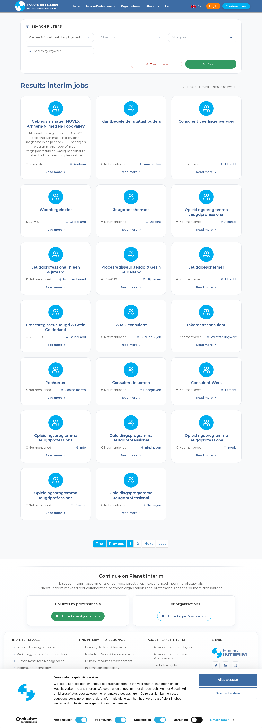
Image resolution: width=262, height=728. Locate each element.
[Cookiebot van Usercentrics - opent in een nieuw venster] (26, 720)
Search (213, 64)
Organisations (131, 6)
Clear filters (159, 64)
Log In (213, 6)
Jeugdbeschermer (131, 210)
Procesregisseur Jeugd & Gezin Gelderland (131, 269)
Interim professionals (100, 6)
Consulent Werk (206, 382)
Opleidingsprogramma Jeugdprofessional (206, 212)
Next (149, 544)
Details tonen (219, 720)
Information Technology (33, 668)
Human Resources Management (40, 661)
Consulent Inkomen (131, 382)
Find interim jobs (165, 665)
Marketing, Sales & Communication (41, 654)
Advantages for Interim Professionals (170, 656)
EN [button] (199, 6)
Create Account (236, 6)
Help (168, 6)
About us (152, 6)
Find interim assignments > (78, 616)
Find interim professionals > (184, 616)
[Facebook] (216, 665)
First (99, 544)
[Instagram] (235, 665)
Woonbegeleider (56, 210)
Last (162, 544)
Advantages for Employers (173, 647)
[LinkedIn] (225, 665)
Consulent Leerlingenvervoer (206, 121)
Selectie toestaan (228, 693)
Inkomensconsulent (206, 325)
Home (76, 6)
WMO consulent (131, 325)
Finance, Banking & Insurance (37, 647)
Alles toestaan (228, 679)
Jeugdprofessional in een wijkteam (56, 269)
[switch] (120, 720)
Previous (116, 544)
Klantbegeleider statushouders (131, 121)
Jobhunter (56, 382)
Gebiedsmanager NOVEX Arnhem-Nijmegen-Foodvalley (56, 123)
